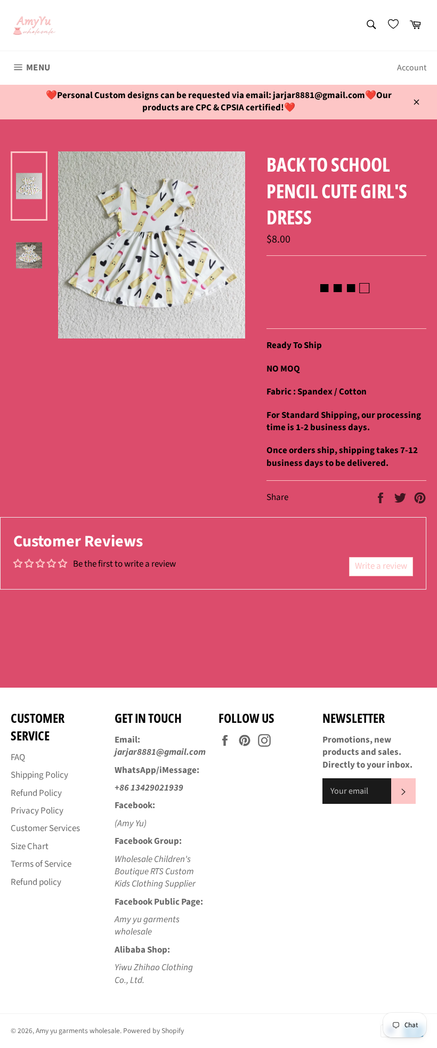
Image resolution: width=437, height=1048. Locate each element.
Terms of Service (41, 864)
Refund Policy (36, 793)
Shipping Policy (39, 775)
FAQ (18, 757)
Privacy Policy (37, 810)
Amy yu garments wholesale (78, 1031)
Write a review (381, 566)
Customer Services (45, 828)
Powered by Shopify (153, 1031)
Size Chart (29, 846)
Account (411, 68)
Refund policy (36, 882)
